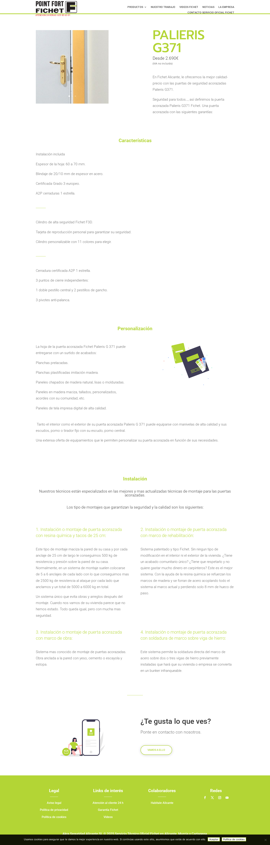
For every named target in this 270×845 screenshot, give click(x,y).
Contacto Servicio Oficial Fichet (211, 12)
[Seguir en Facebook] (205, 798)
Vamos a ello (156, 749)
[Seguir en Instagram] (220, 798)
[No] (265, 840)
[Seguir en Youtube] (227, 798)
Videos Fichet (188, 7)
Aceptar (213, 839)
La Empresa (226, 7)
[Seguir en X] (212, 798)
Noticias (208, 7)
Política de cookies (234, 839)
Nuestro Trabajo (163, 7)
